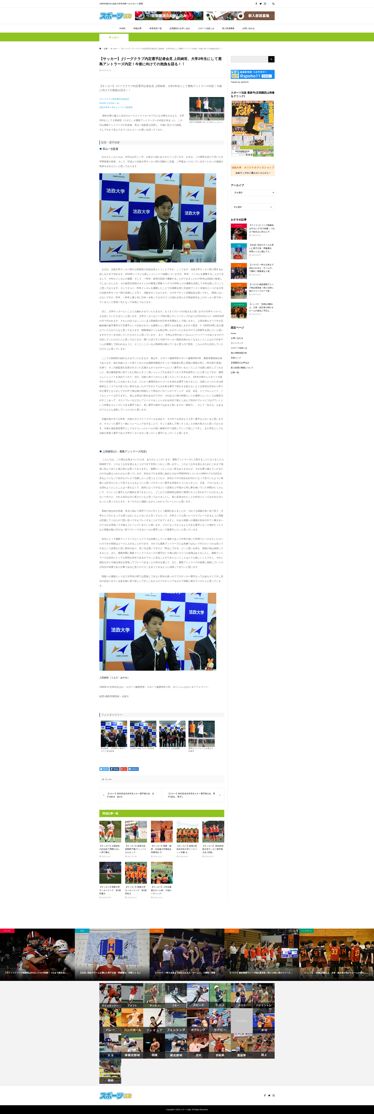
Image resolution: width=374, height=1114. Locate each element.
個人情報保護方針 (239, 353)
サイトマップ (237, 343)
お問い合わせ (248, 28)
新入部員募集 (228, 28)
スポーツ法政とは (206, 28)
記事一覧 (235, 372)
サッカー (114, 37)
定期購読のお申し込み (180, 28)
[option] (37, 955)
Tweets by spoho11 (240, 82)
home (233, 333)
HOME (122, 28)
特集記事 (137, 28)
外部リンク (236, 358)
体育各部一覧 (155, 28)
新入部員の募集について (242, 367)
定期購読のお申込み (240, 362)
